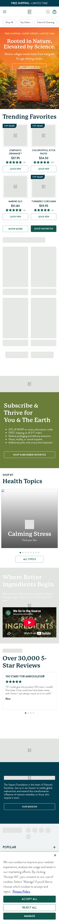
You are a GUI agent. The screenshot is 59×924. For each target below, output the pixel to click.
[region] (29, 887)
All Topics (29, 559)
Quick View (15, 168)
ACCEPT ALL (29, 899)
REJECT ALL (29, 907)
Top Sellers (25, 22)
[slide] (20, 552)
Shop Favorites (43, 228)
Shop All (9, 22)
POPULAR (9, 847)
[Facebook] (28, 830)
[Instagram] (35, 830)
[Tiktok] (41, 830)
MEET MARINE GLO (29, 66)
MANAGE (29, 916)
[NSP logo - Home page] (29, 12)
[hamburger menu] (5, 12)
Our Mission (29, 806)
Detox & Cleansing (45, 22)
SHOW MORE (15, 228)
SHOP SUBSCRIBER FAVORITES (29, 454)
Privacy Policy (21, 891)
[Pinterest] (48, 830)
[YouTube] (28, 836)
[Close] (55, 855)
